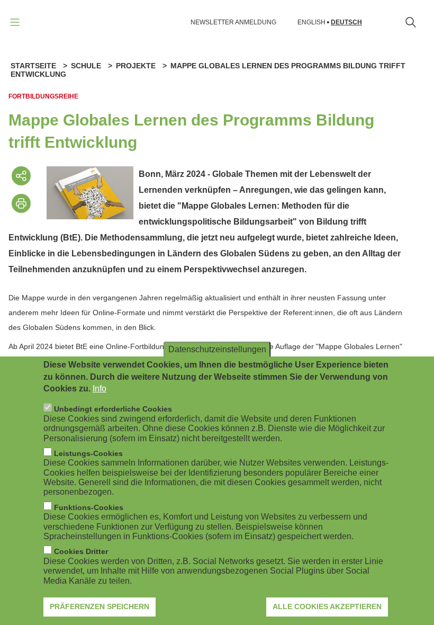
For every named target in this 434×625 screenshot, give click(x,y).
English (311, 22)
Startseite (33, 65)
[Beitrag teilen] (21, 175)
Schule (86, 65)
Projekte (136, 65)
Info (99, 388)
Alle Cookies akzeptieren (327, 606)
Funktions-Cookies (88, 507)
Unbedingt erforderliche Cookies (113, 409)
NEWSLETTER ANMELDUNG (233, 22)
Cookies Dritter (81, 551)
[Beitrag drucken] (21, 203)
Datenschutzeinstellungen (217, 349)
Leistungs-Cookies (88, 453)
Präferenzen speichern (99, 606)
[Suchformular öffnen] (410, 22)
